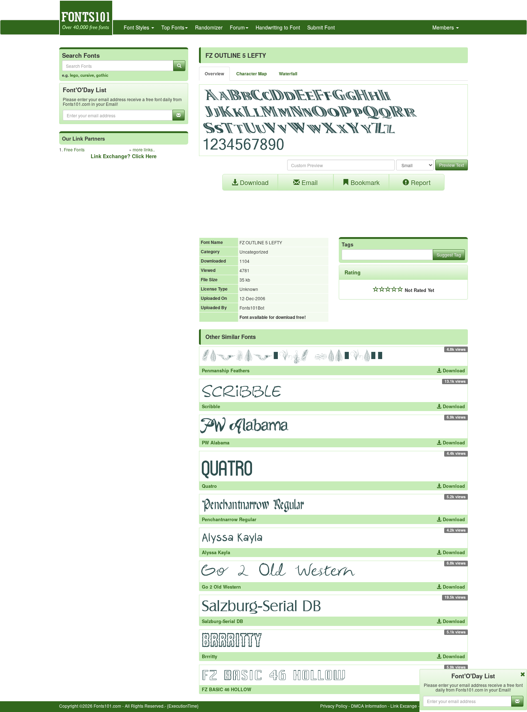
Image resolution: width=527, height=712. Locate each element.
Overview (214, 74)
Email (309, 182)
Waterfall (288, 74)
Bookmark (364, 182)
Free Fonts (74, 149)
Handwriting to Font (278, 27)
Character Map (251, 74)
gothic (102, 75)
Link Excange (403, 706)
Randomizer (209, 27)
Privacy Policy (333, 706)
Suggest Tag (449, 254)
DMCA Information (369, 706)
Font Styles (137, 27)
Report (420, 182)
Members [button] (443, 27)
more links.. (144, 149)
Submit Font (321, 27)
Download (253, 182)
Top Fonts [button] (172, 27)
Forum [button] (237, 27)
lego (74, 75)
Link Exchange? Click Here (124, 156)
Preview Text (451, 165)
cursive (87, 75)
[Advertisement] (333, 210)
